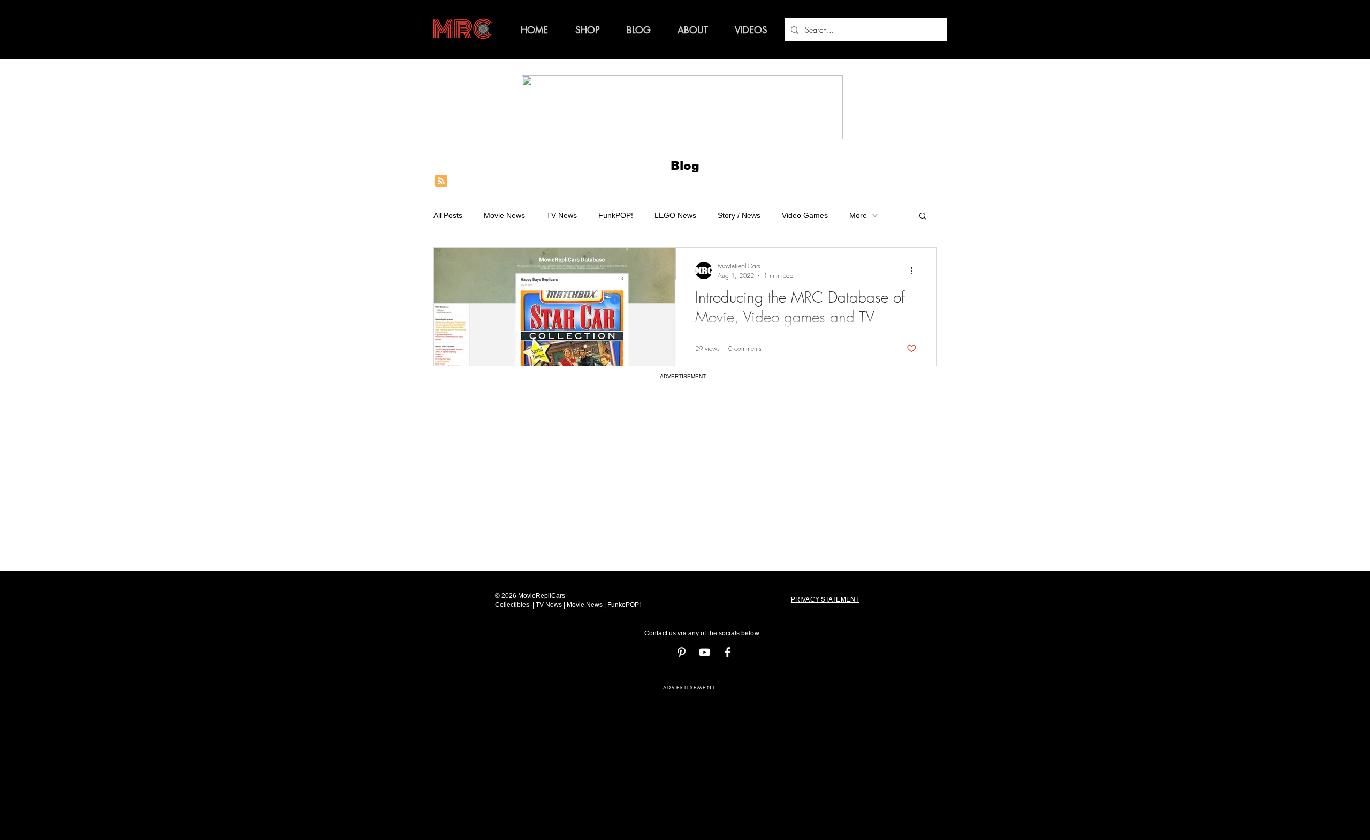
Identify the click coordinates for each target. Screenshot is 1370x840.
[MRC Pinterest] (681, 652)
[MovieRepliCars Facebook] (727, 652)
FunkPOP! (615, 215)
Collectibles (512, 605)
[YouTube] (704, 652)
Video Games (805, 215)
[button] (923, 216)
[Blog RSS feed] (441, 181)
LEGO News (675, 215)
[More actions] (915, 270)
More (858, 215)
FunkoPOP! (624, 605)
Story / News (739, 215)
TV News (561, 215)
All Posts (447, 215)
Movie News (504, 215)
